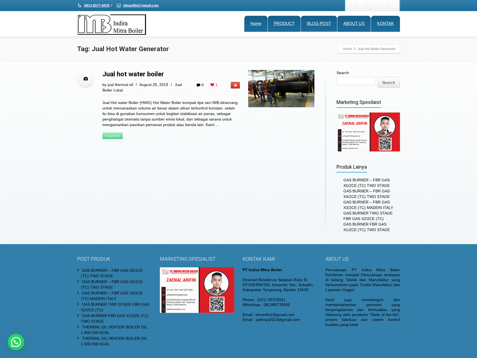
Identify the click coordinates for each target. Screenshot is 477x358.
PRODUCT (284, 23)
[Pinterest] (383, 5)
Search (342, 72)
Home (255, 23)
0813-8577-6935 (96, 5)
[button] (16, 342)
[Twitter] (361, 5)
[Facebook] (350, 5)
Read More (112, 135)
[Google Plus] (372, 5)
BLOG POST (319, 23)
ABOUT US (354, 23)
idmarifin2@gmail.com (141, 5)
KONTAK (385, 23)
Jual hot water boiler (133, 74)
